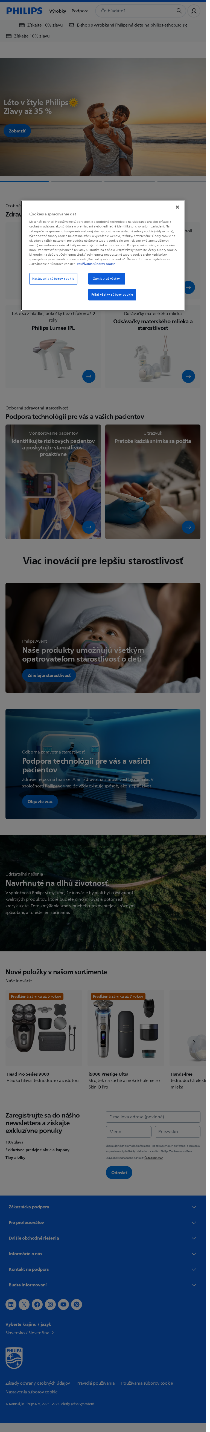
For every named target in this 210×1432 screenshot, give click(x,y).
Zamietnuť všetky (106, 278)
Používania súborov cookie (96, 264)
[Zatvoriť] (177, 207)
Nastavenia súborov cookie (53, 278)
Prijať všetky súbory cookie (112, 294)
